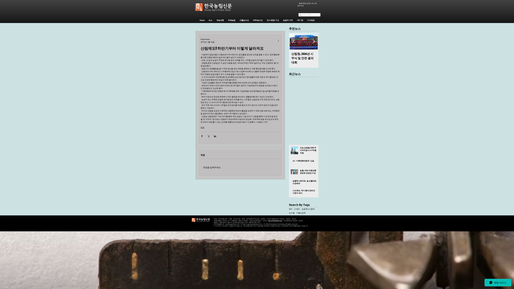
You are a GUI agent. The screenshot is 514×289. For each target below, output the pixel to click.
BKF (290, 209)
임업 (202, 127)
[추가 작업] (278, 40)
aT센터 (297, 209)
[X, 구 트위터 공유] (208, 136)
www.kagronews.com (232, 224)
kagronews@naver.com (254, 224)
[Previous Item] (294, 41)
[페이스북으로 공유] (202, 136)
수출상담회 (301, 213)
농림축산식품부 (308, 209)
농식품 (292, 213)
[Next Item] (313, 41)
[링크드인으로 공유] (215, 136)
